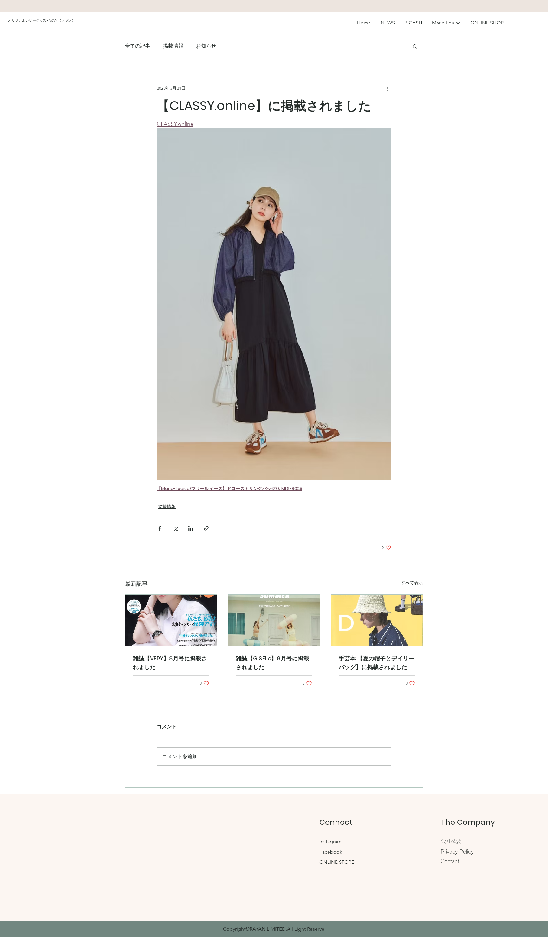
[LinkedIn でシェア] (191, 528)
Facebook (330, 852)
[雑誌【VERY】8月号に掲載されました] (171, 620)
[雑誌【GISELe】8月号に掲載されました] (274, 620)
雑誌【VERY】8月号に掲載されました (170, 662)
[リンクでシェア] (206, 528)
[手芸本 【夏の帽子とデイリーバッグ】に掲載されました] (377, 620)
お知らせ (206, 46)
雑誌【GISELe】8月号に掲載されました (272, 662)
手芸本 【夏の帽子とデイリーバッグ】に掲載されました (376, 662)
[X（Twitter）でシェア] (175, 528)
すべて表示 (412, 583)
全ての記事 (137, 46)
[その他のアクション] (387, 88)
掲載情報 (173, 46)
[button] (415, 46)
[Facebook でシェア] (160, 528)
